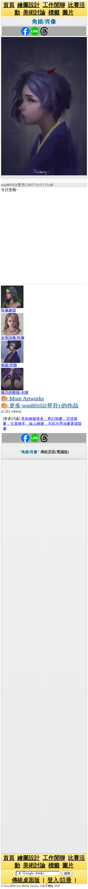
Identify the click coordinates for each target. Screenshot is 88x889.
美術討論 (34, 12)
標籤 (54, 12)
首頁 (9, 5)
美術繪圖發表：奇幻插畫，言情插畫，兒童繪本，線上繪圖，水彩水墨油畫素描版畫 (42, 423)
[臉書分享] (25, 31)
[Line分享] (35, 31)
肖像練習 (8, 310)
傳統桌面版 (26, 880)
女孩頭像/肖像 (12, 338)
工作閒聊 (54, 5)
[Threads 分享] (44, 31)
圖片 (68, 12)
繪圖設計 (28, 5)
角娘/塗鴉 (9, 365)
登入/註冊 (59, 880)
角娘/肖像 (44, 22)
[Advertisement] (44, 238)
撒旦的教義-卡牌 (14, 393)
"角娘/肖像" (29, 452)
